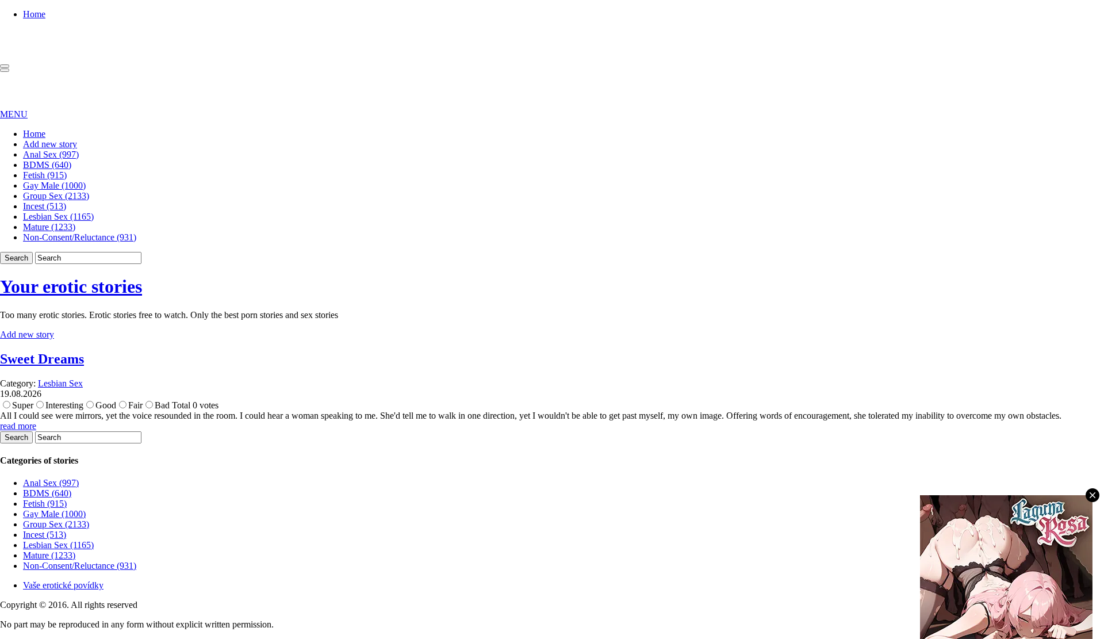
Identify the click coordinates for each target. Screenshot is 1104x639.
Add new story (50, 144)
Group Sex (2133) (56, 196)
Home (34, 14)
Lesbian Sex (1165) (58, 216)
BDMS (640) (47, 165)
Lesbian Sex (60, 383)
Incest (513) (44, 206)
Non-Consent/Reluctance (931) (79, 237)
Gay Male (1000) (54, 185)
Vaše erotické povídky (63, 585)
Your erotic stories (71, 286)
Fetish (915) (45, 175)
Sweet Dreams (42, 358)
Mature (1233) (49, 227)
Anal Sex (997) (51, 154)
